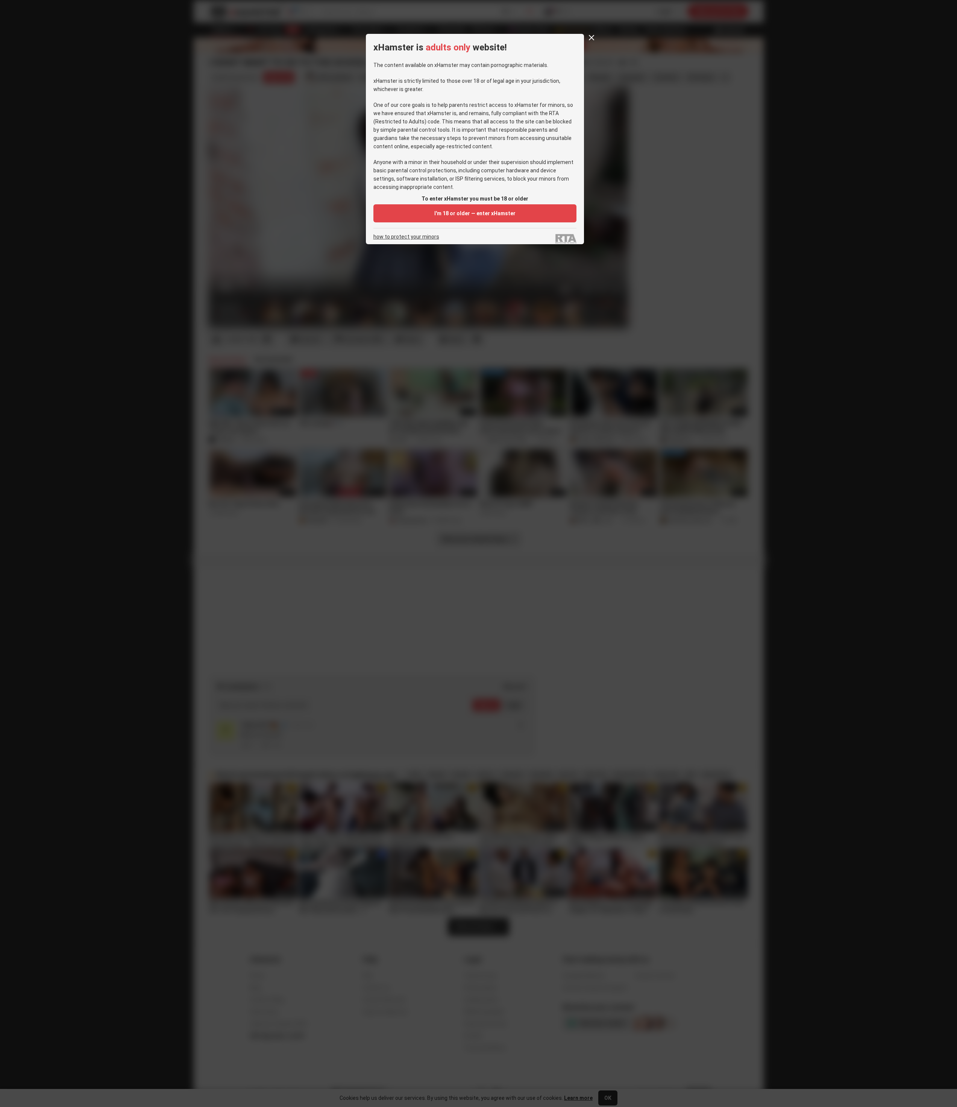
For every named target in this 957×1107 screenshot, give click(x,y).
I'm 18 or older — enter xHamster (475, 213)
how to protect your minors (406, 237)
